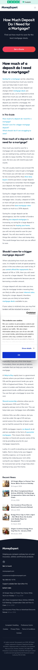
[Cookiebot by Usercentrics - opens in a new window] (27, 313)
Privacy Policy (15, 629)
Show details (26, 348)
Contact (19, 633)
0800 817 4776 (10, 580)
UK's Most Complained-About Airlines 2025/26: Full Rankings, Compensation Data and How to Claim (18, 602)
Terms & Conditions (28, 629)
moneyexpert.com (8, 571)
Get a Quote (19, 49)
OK (19, 355)
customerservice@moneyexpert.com (14, 576)
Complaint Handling (11, 625)
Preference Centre (27, 625)
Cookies (5, 629)
